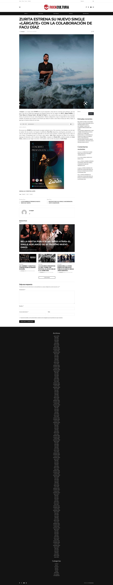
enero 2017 (56, 504)
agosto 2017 (56, 494)
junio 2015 (56, 532)
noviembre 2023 (56, 384)
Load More (47, 277)
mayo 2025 (56, 358)
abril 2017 (57, 500)
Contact (29, 1)
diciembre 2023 (56, 382)
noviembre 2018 (56, 472)
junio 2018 (56, 479)
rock (27, 194)
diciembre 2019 (56, 453)
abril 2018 (57, 482)
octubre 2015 (56, 526)
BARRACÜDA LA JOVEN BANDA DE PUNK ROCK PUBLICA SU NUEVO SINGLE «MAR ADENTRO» (65, 268)
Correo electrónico (23, 311)
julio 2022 (56, 407)
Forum (26, 1)
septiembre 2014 (56, 545)
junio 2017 (56, 497)
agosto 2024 (56, 371)
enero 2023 (56, 398)
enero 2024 (56, 381)
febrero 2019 (56, 467)
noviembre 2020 (56, 437)
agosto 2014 (56, 546)
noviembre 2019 (56, 454)
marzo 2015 (56, 536)
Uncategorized (56, 575)
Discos (71, 13)
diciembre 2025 (56, 347)
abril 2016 (57, 517)
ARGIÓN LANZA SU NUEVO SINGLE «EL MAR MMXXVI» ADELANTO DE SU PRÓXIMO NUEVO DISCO (85, 141)
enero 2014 (56, 557)
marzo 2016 (56, 519)
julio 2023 (56, 390)
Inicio (25, 13)
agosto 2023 (56, 388)
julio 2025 (56, 355)
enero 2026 (56, 346)
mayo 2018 (56, 480)
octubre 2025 (56, 350)
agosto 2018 (56, 476)
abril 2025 (57, 359)
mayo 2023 (56, 393)
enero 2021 (56, 434)
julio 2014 (56, 548)
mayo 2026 (56, 340)
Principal (56, 569)
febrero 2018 (56, 485)
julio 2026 (56, 337)
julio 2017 (56, 495)
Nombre (21, 306)
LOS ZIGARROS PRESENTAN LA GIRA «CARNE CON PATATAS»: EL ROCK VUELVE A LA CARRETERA (46, 268)
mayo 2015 (56, 533)
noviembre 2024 (56, 366)
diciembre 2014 (56, 540)
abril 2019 (57, 464)
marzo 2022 (56, 413)
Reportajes (86, 13)
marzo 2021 (56, 431)
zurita (31, 194)
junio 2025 (56, 356)
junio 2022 (56, 409)
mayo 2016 (56, 516)
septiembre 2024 (56, 369)
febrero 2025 (56, 362)
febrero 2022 (56, 415)
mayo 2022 (56, 410)
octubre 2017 (56, 491)
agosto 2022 (56, 406)
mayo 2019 (56, 463)
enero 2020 (56, 451)
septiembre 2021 (56, 422)
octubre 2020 (56, 438)
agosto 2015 (56, 529)
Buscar (79, 111)
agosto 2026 (56, 336)
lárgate (23, 194)
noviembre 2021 (56, 419)
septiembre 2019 (56, 457)
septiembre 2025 (56, 352)
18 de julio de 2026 (49, 272)
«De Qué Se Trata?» (42, 115)
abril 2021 (57, 429)
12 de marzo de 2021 (31, 31)
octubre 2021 (56, 420)
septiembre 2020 (56, 439)
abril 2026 (57, 341)
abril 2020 (57, 447)
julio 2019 (56, 460)
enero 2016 (56, 521)
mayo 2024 (56, 375)
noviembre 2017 (56, 489)
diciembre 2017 (56, 488)
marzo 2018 (56, 483)
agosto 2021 (56, 423)
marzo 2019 (56, 466)
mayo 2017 (56, 498)
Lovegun (23, 31)
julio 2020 (56, 442)
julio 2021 (56, 425)
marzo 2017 (56, 501)
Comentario (22, 289)
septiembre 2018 (56, 475)
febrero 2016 (56, 520)
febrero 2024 (56, 379)
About (20, 1)
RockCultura (91, 582)
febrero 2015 (56, 538)
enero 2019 (56, 469)
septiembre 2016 (56, 510)
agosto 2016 (56, 511)
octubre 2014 (56, 543)
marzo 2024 (56, 378)
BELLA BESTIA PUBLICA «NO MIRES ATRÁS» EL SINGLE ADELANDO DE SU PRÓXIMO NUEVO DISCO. (46, 244)
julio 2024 (56, 372)
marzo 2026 (56, 343)
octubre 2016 (56, 508)
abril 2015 (57, 535)
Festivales (56, 13)
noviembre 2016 (56, 507)
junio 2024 (56, 374)
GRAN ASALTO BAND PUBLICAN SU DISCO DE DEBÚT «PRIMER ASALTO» (85, 153)
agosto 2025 (56, 353)
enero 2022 (56, 416)
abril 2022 (57, 412)
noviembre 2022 (56, 401)
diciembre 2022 (56, 400)
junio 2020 (56, 444)
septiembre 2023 (56, 387)
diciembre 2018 (56, 470)
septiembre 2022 (56, 404)
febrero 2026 (56, 344)
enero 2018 (56, 486)
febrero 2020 (56, 450)
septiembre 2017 (56, 492)
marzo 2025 (56, 360)
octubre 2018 (56, 473)
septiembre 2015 (56, 527)
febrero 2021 (56, 432)
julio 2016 (56, 513)
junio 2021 (56, 426)
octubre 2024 (56, 368)
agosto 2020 (56, 441)
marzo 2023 (56, 396)
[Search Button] (93, 1)
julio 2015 (56, 530)
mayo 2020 (56, 445)
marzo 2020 (56, 448)
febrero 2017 (56, 502)
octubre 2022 (56, 403)
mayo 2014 (56, 551)
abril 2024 (57, 377)
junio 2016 (56, 514)
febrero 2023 (56, 397)
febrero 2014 (56, 555)
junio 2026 (56, 338)
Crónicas (56, 563)
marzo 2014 (56, 554)
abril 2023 (57, 394)
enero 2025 (56, 363)
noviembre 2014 (56, 542)
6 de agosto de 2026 (30, 270)
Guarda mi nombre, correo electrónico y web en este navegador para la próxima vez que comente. (42, 317)
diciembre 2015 (56, 523)
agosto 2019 (56, 459)
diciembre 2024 (56, 365)
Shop (23, 1)
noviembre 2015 (56, 524)
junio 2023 (56, 391)
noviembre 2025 (56, 349)
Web (49, 311)
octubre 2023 (56, 385)
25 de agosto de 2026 (31, 249)
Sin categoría (56, 574)
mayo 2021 (56, 428)
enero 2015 (56, 539)
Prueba (56, 571)
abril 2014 (57, 552)
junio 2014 (56, 549)
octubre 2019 (56, 456)
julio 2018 (56, 478)
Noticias (41, 13)
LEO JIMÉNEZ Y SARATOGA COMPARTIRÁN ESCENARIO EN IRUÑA (27, 267)
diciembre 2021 (56, 418)
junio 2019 (56, 461)
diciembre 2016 (56, 505)
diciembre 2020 (56, 435)
